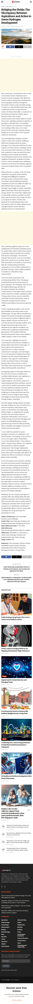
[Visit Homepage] (16, 2)
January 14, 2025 (5, 26)
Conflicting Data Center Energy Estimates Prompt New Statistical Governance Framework (15, 745)
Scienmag (7, 979)
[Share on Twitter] (19, 46)
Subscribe (6, 966)
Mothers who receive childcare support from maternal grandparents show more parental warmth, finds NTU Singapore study (12, 813)
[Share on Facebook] (10, 46)
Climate (3, 944)
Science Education (22, 938)
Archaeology (5, 925)
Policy (15, 6)
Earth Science (5, 946)
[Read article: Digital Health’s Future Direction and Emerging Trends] (16, 667)
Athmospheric (5, 927)
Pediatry (19, 929)
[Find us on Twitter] (5, 887)
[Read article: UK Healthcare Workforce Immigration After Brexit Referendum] (16, 763)
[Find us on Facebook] (1, 887)
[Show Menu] (2, 2)
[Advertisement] (16, 52)
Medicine (20, 927)
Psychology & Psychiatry (21, 935)
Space (19, 943)
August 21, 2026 (5, 716)
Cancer (3, 939)
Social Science (21, 940)
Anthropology (5, 922)
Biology (3, 929)
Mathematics (21, 925)
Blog (2, 934)
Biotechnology (5, 932)
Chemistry (4, 941)
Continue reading (16, 1000)
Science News (8, 6)
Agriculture (4, 920)
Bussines (4, 937)
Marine (19, 922)
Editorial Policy (21, 920)
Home (2, 6)
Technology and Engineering (22, 946)
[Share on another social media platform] (28, 46)
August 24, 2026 (5, 622)
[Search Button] (31, 2)
